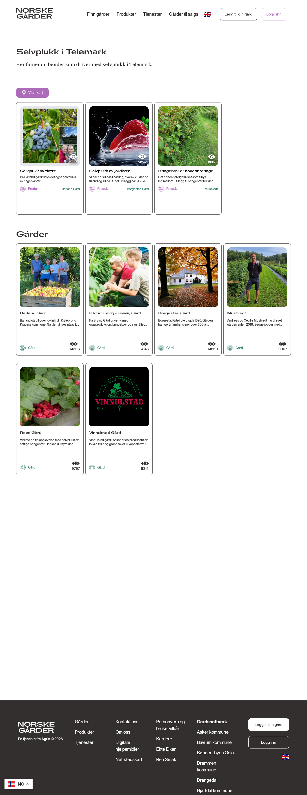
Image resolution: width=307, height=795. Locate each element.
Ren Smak (166, 759)
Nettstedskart (129, 759)
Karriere (164, 739)
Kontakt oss (127, 721)
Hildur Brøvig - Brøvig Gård (115, 313)
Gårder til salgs (183, 14)
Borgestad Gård (138, 189)
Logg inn (274, 14)
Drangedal (207, 780)
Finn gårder (98, 14)
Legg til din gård (238, 14)
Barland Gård (71, 189)
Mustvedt (211, 189)
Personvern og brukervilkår (170, 725)
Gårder (82, 721)
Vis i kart (35, 92)
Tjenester (152, 14)
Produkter (126, 14)
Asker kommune (213, 732)
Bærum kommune (214, 742)
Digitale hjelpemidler (127, 746)
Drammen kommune (206, 766)
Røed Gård (30, 433)
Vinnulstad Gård (105, 433)
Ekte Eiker (166, 749)
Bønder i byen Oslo (215, 752)
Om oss (123, 732)
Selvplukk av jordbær (109, 171)
